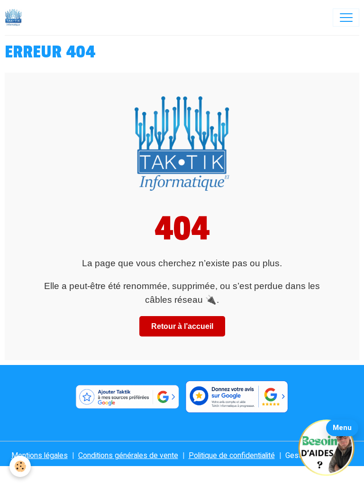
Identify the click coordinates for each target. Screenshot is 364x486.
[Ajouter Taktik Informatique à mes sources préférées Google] (127, 396)
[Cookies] (20, 466)
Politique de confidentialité (232, 455)
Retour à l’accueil (182, 326)
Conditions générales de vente (128, 455)
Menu (342, 427)
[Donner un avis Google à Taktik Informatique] (237, 396)
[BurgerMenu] (346, 18)
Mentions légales (39, 455)
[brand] (16, 18)
